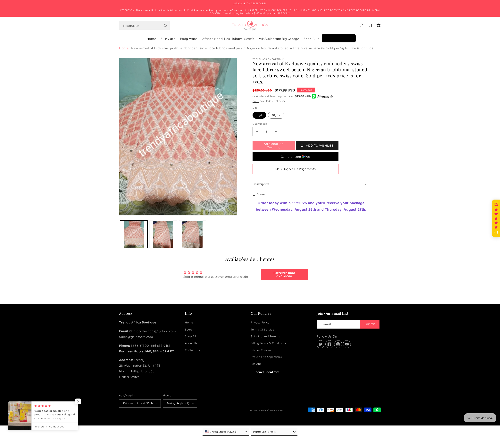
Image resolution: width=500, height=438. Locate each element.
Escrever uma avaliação (284, 274)
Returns (256, 363)
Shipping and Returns (265, 336)
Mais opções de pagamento (295, 169)
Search (189, 329)
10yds (276, 115)
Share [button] (261, 194)
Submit (370, 324)
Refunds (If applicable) (266, 357)
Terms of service (262, 329)
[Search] (165, 25)
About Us (191, 343)
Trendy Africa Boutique (271, 410)
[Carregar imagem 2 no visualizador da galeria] (163, 234)
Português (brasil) (178, 403)
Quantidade (260, 123)
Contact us (192, 350)
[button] (144, 25)
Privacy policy (260, 322)
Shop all (190, 336)
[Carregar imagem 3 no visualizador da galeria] (192, 234)
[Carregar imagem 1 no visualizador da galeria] (133, 234)
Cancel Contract (267, 372)
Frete (256, 100)
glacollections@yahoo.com (155, 331)
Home (124, 48)
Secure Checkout (262, 350)
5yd (259, 115)
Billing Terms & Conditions (268, 343)
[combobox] (144, 25)
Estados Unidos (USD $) (138, 403)
